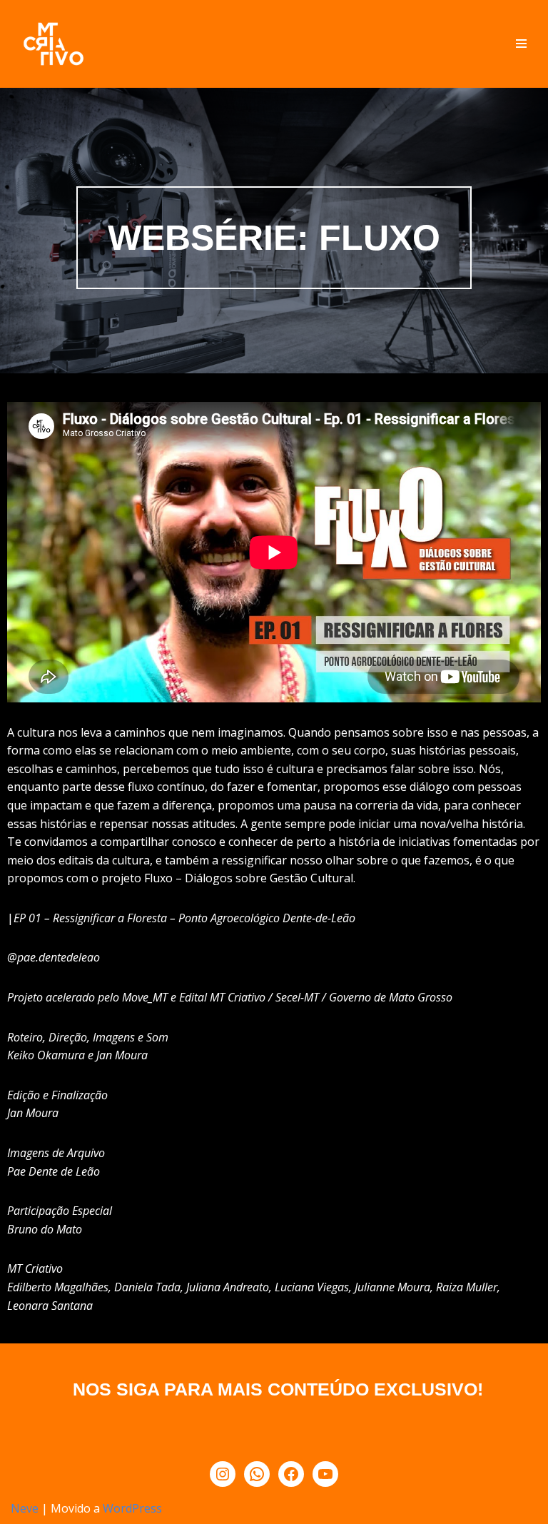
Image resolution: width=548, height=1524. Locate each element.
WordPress (132, 1508)
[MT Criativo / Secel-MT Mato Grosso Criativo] (53, 44)
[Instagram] (222, 1474)
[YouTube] (325, 1474)
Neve (25, 1508)
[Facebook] (291, 1474)
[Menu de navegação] (521, 43)
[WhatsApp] (257, 1474)
